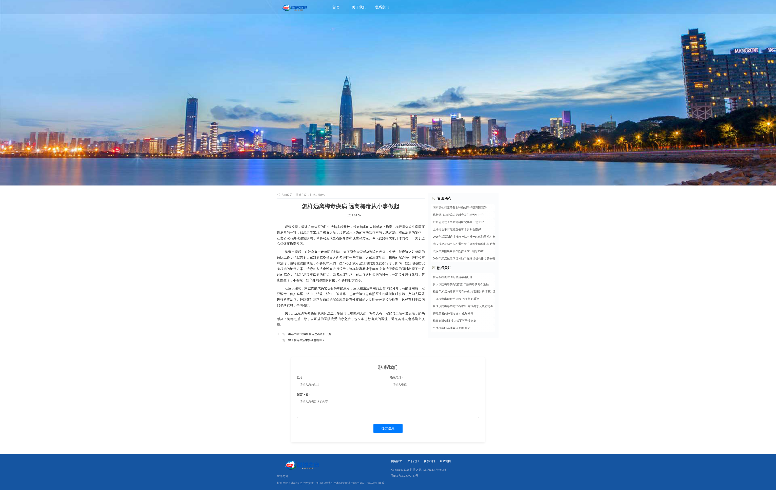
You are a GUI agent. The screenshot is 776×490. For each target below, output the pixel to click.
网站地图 (445, 461)
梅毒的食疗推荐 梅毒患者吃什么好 (309, 334)
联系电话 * (397, 377)
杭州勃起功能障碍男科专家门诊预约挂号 (458, 215)
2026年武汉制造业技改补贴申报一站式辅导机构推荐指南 (468, 236)
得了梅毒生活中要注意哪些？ (306, 340)
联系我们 (382, 7)
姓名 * (301, 377)
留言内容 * (304, 394)
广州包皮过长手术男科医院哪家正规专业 (458, 222)
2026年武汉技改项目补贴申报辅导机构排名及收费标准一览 (469, 258)
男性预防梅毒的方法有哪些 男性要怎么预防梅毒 (463, 306)
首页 (336, 7)
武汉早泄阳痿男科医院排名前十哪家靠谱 (458, 251)
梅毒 (321, 195)
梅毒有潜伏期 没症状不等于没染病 (454, 320)
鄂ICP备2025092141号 (404, 475)
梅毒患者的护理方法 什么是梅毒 (453, 313)
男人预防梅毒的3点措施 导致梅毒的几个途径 (461, 284)
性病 (313, 195)
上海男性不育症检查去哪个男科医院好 (457, 229)
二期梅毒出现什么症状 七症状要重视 (456, 299)
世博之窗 (301, 195)
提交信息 (388, 428)
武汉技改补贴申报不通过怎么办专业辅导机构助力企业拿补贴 (471, 244)
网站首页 (397, 461)
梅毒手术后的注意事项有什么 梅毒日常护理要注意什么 (467, 291)
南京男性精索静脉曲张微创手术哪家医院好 (460, 207)
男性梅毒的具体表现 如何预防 (451, 328)
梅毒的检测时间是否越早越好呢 (452, 277)
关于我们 (359, 7)
